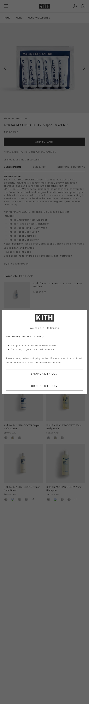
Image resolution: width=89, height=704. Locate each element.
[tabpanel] (44, 220)
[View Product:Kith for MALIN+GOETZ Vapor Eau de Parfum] (19, 437)
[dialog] (44, 352)
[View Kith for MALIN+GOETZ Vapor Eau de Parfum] (17, 295)
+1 (33, 499)
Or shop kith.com (44, 386)
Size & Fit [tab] (39, 167)
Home (7, 17)
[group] (44, 68)
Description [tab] (12, 167)
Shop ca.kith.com (44, 374)
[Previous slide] (5, 68)
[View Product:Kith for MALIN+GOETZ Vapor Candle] (5, 499)
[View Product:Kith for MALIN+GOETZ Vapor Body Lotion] (5, 437)
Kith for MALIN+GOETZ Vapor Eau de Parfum (57, 285)
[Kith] (44, 6)
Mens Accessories (39, 17)
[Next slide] (84, 68)
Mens (19, 17)
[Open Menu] (6, 6)
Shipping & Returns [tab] (71, 167)
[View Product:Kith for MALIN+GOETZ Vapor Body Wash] (12, 437)
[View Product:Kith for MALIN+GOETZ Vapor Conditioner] (19, 499)
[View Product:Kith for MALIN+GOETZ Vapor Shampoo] (12, 499)
